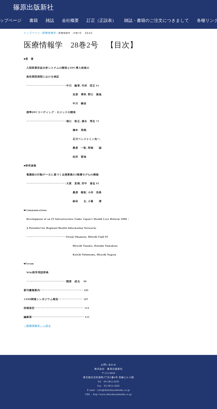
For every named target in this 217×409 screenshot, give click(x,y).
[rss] (108, 343)
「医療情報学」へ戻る (37, 325)
